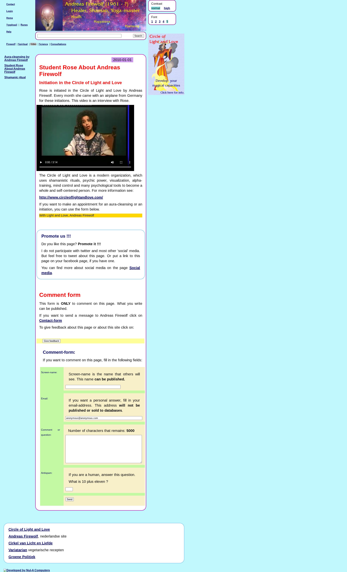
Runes (24, 24)
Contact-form (50, 320)
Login (9, 11)
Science (43, 44)
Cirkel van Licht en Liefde (30, 543)
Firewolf (10, 44)
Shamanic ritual (15, 77)
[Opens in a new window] (166, 94)
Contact (10, 4)
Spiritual (23, 44)
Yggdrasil (11, 24)
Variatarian (17, 550)
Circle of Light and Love (29, 529)
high (167, 8)
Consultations (58, 44)
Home (9, 18)
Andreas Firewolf (23, 536)
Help (8, 31)
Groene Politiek (21, 557)
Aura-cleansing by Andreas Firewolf (16, 58)
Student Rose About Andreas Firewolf (14, 68)
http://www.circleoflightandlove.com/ (71, 197)
